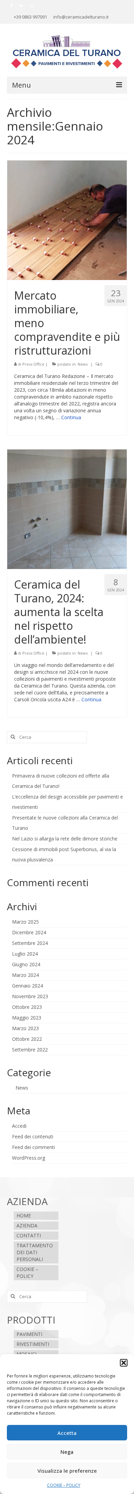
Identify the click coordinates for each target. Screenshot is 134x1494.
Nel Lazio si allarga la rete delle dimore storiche (65, 838)
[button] (123, 1362)
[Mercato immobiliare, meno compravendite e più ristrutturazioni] (67, 219)
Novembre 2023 (30, 996)
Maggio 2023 (26, 1017)
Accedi (19, 1126)
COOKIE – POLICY (63, 1485)
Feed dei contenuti (32, 1136)
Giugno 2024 (26, 964)
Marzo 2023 (25, 1028)
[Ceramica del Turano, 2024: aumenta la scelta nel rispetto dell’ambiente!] (67, 508)
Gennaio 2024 (27, 985)
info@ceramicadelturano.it (80, 17)
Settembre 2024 (30, 943)
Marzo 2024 (25, 975)
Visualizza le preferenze (67, 1470)
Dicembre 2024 (29, 932)
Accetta (67, 1432)
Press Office (33, 364)
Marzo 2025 (25, 921)
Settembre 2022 (30, 1049)
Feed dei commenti (33, 1147)
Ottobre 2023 (27, 1007)
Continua (71, 417)
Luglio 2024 (25, 953)
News (83, 364)
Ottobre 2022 (27, 1039)
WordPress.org (28, 1158)
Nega (67, 1451)
